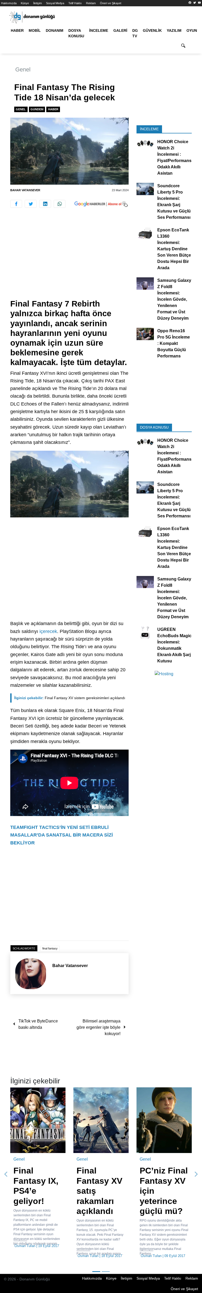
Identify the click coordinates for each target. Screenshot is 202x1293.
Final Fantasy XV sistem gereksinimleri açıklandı (69, 698)
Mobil (35, 30)
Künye (25, 3)
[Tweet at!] (30, 203)
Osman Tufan (24, 1246)
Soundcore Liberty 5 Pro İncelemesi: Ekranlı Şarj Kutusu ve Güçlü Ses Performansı (174, 202)
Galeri (120, 30)
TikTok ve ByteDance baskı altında (38, 1024)
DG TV (135, 33)
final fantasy (50, 948)
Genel (23, 69)
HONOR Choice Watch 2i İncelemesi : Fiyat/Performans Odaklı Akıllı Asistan (174, 157)
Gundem (37, 109)
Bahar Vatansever (25, 190)
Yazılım (174, 30)
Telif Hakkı (75, 3)
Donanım (54, 30)
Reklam (91, 3)
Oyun (191, 30)
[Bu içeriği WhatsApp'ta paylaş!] (59, 203)
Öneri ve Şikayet (110, 3)
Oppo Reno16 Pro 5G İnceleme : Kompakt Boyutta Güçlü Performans (173, 343)
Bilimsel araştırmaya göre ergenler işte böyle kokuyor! (98, 1027)
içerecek (48, 631)
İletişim (37, 3)
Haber (17, 30)
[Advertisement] (69, 260)
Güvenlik (152, 30)
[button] (6, 1174)
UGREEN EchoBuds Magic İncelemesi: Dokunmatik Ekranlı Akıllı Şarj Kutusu (174, 645)
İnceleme (98, 30)
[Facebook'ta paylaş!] (16, 203)
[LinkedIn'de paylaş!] (45, 203)
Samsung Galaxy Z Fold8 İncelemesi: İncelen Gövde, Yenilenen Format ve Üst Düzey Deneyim (174, 299)
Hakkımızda (9, 3)
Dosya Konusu (76, 33)
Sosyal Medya (55, 3)
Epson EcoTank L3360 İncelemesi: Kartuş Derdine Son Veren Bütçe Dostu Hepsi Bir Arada (174, 249)
